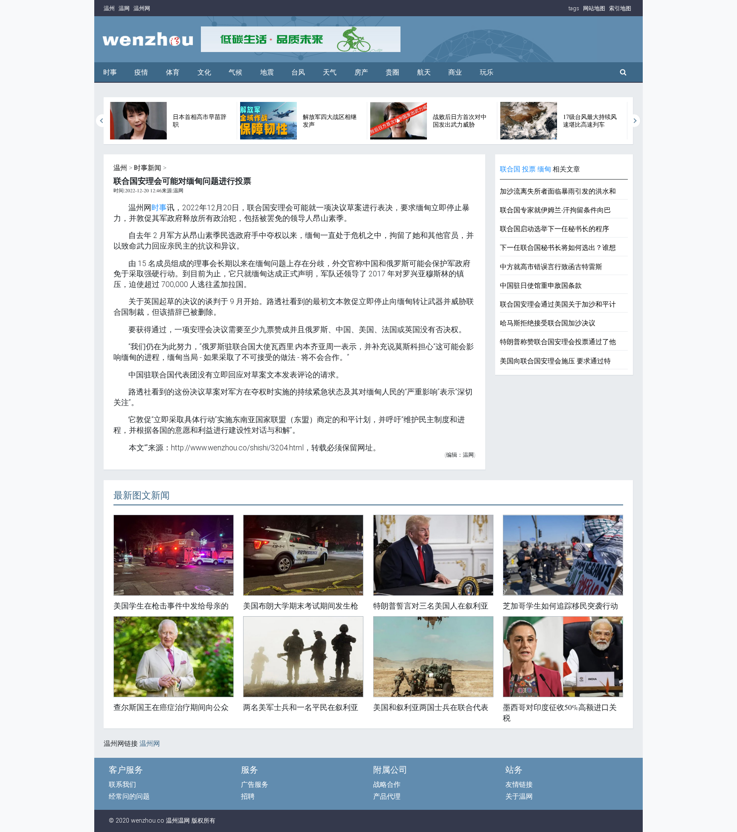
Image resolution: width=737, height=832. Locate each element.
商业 (455, 72)
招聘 (248, 796)
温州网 (141, 8)
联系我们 (122, 784)
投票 (529, 169)
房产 (361, 72)
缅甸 (544, 169)
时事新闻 (147, 168)
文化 (204, 72)
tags (574, 8)
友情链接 (519, 784)
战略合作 (386, 784)
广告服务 (254, 784)
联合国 (510, 169)
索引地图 (620, 8)
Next (634, 120)
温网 (124, 8)
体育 (173, 72)
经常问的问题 (129, 796)
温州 (109, 8)
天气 (330, 72)
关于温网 (519, 796)
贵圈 (392, 72)
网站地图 (594, 8)
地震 (267, 72)
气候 (235, 72)
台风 (298, 72)
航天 (424, 72)
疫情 (141, 72)
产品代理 (386, 796)
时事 (110, 72)
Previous (102, 120)
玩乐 (486, 72)
